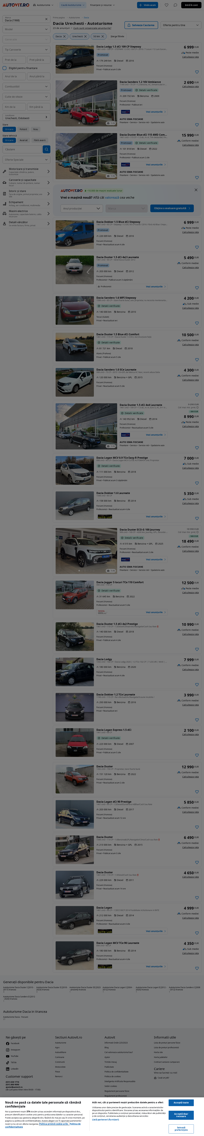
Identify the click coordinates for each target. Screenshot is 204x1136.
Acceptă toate (181, 1102)
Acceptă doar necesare (181, 1115)
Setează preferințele (181, 1129)
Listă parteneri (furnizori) (105, 1119)
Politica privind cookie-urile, (54, 1123)
